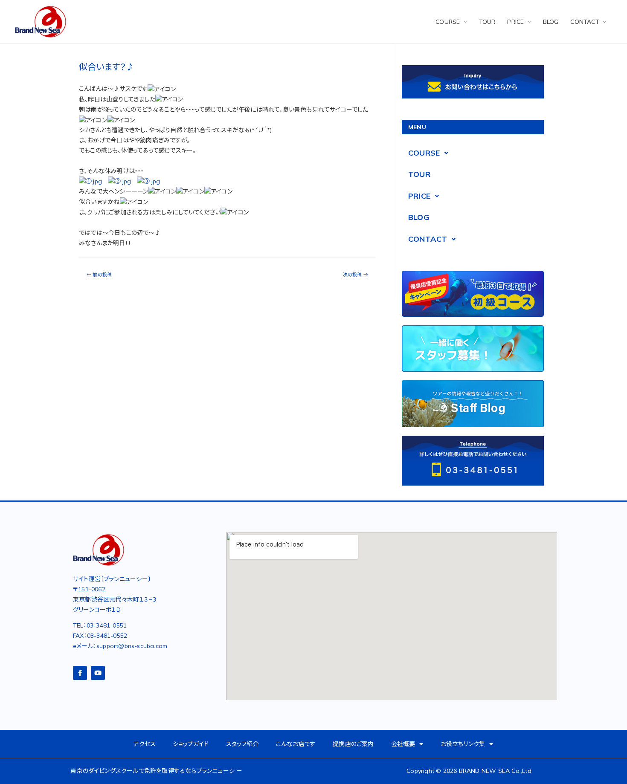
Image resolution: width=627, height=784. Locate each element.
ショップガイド (191, 744)
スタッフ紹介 (242, 744)
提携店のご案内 (353, 744)
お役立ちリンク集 (463, 744)
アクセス (145, 744)
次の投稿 (355, 275)
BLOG (551, 22)
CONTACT (584, 22)
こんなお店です (296, 744)
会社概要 (403, 744)
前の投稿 (99, 275)
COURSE (447, 22)
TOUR (487, 22)
